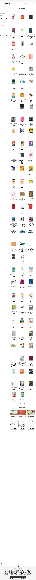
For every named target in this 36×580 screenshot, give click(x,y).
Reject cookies (12, 578)
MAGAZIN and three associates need (10, 570)
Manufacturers (5, 0)
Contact (8, 0)
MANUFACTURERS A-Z (31, 416)
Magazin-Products (22, 416)
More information (23, 578)
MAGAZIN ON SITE (13, 416)
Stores (1, 0)
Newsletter (11, 0)
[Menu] (1, 3)
